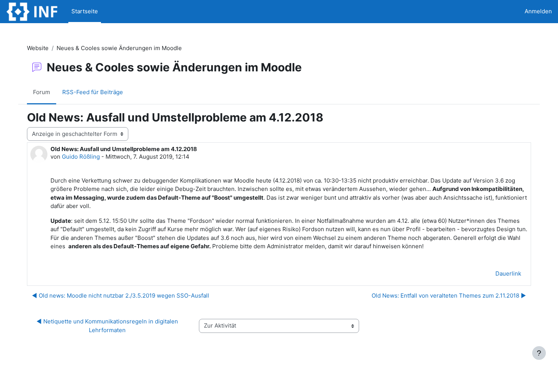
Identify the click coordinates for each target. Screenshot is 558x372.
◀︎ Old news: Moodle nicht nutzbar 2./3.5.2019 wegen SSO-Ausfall (120, 295)
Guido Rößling (81, 156)
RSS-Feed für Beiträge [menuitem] (92, 92)
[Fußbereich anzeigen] (539, 353)
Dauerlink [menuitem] (508, 273)
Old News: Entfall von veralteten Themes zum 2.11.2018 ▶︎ (449, 295)
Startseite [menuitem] (84, 11)
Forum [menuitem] (41, 92)
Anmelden (538, 11)
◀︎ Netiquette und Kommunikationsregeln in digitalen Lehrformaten (108, 326)
